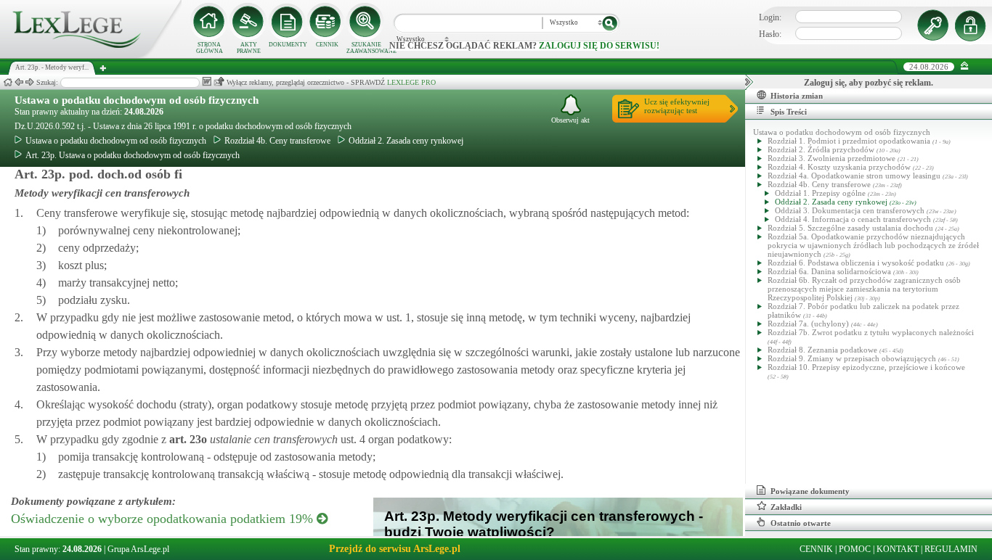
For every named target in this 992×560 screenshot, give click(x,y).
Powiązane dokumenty (810, 491)
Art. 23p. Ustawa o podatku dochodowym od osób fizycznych (132, 155)
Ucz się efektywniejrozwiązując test (677, 106)
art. (186, 439)
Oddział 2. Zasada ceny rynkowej (406, 141)
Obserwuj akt (570, 120)
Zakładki (786, 507)
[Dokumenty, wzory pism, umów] (287, 21)
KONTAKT (898, 549)
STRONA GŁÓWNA (209, 47)
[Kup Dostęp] (326, 21)
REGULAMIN (950, 549)
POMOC (855, 549)
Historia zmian (797, 95)
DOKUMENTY (288, 44)
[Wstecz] (19, 82)
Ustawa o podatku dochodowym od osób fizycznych (137, 100)
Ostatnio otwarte (801, 523)
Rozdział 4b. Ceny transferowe (277, 141)
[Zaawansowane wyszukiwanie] (366, 21)
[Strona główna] (91, 55)
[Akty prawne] (248, 21)
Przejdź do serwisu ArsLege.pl (394, 548)
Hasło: (770, 34)
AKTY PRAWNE (249, 47)
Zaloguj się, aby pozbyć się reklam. (868, 83)
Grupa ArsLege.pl (138, 549)
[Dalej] (29, 82)
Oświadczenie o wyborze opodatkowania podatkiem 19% (164, 518)
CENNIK (327, 44)
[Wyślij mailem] (219, 81)
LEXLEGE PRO (411, 82)
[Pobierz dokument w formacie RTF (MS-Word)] (206, 81)
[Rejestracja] (972, 25)
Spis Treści (789, 111)
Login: (770, 17)
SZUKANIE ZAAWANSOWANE (366, 47)
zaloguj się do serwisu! (599, 46)
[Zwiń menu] (964, 66)
